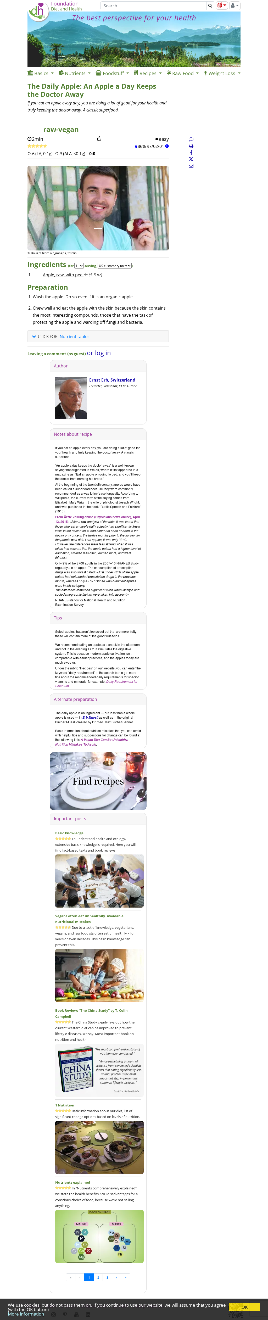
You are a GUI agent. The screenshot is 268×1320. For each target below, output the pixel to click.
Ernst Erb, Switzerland (112, 380)
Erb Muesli (90, 717)
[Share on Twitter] (191, 159)
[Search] (210, 6)
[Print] (191, 145)
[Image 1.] (98, 228)
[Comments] (191, 139)
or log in (99, 352)
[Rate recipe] (37, 146)
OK (245, 1307)
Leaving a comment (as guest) (57, 353)
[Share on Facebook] (191, 152)
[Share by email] (191, 165)
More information (26, 1314)
